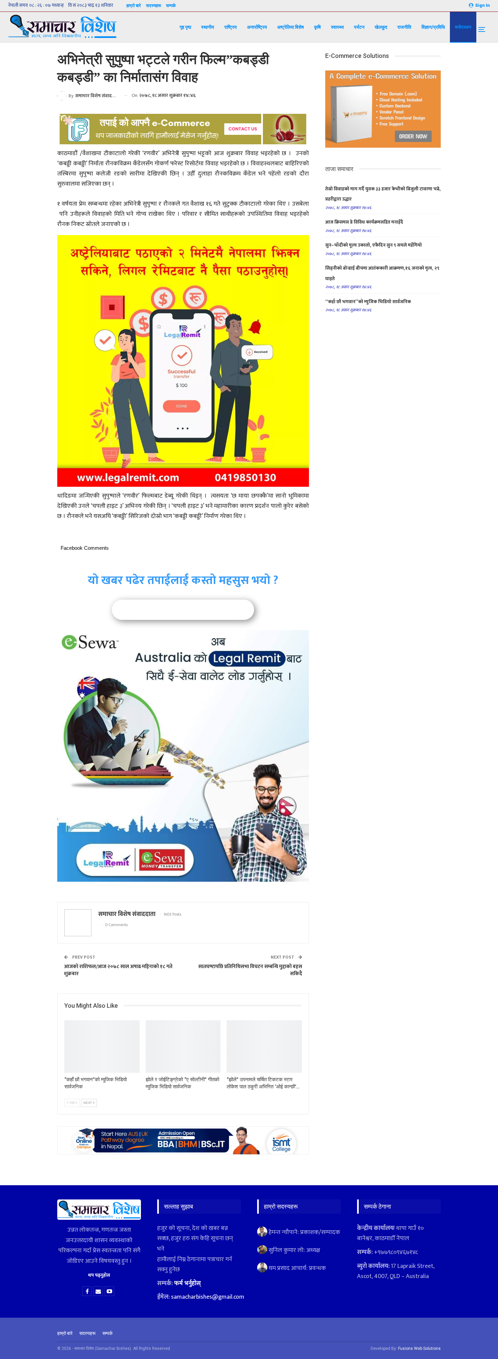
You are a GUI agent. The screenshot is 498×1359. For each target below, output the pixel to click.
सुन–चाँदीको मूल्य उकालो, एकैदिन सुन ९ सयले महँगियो (373, 245)
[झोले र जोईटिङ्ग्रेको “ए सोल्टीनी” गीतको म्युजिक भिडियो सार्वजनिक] (183, 1046)
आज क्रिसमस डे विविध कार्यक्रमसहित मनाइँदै (364, 222)
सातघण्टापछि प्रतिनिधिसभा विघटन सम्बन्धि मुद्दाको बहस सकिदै (250, 970)
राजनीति (404, 27)
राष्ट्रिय (230, 27)
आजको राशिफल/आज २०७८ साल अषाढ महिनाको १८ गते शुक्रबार (118, 970)
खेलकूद (381, 27)
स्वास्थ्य (337, 27)
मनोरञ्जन (463, 27)
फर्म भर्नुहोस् (187, 1283)
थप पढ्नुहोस (99, 1275)
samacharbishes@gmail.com (207, 1297)
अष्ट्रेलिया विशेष (290, 27)
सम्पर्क (171, 5)
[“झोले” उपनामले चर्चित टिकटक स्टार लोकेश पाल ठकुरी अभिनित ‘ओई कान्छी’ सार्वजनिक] (264, 1046)
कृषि (317, 27)
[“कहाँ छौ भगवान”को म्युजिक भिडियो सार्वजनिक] (102, 1046)
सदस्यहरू (153, 5)
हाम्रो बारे (133, 5)
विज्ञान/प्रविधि (433, 27)
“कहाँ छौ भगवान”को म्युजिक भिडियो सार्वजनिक (368, 302)
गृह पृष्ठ (185, 27)
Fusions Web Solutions (419, 1348)
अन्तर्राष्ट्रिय (257, 27)
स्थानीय (207, 27)
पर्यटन (359, 27)
